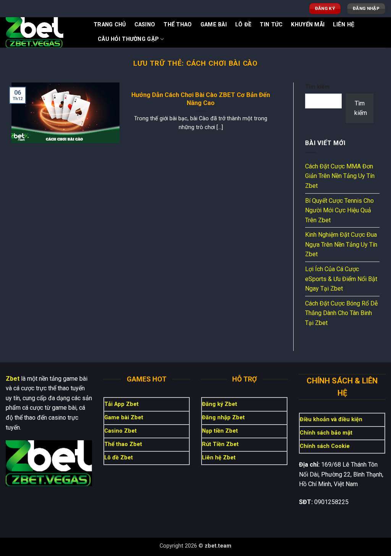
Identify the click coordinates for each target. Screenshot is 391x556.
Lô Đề (243, 24)
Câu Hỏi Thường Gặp (128, 39)
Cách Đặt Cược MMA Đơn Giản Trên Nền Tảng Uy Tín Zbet (340, 176)
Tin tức (271, 24)
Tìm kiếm (317, 87)
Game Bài (213, 24)
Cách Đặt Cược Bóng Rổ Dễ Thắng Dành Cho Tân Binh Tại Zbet (341, 313)
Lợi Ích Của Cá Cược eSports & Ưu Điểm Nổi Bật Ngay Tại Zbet (341, 278)
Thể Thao (177, 24)
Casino (144, 24)
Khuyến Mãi (308, 24)
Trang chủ (110, 24)
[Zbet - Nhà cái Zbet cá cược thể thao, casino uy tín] (44, 32)
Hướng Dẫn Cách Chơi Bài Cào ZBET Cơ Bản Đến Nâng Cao (200, 99)
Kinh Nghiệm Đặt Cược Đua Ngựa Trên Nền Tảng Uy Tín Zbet (341, 244)
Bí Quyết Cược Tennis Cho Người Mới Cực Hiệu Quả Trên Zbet (339, 210)
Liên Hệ (343, 24)
